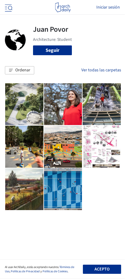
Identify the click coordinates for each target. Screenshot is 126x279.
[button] (19, 70)
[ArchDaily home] (63, 7)
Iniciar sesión (108, 7)
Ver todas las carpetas (101, 70)
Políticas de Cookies (55, 271)
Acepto (101, 269)
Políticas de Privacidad (25, 271)
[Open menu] (8, 7)
